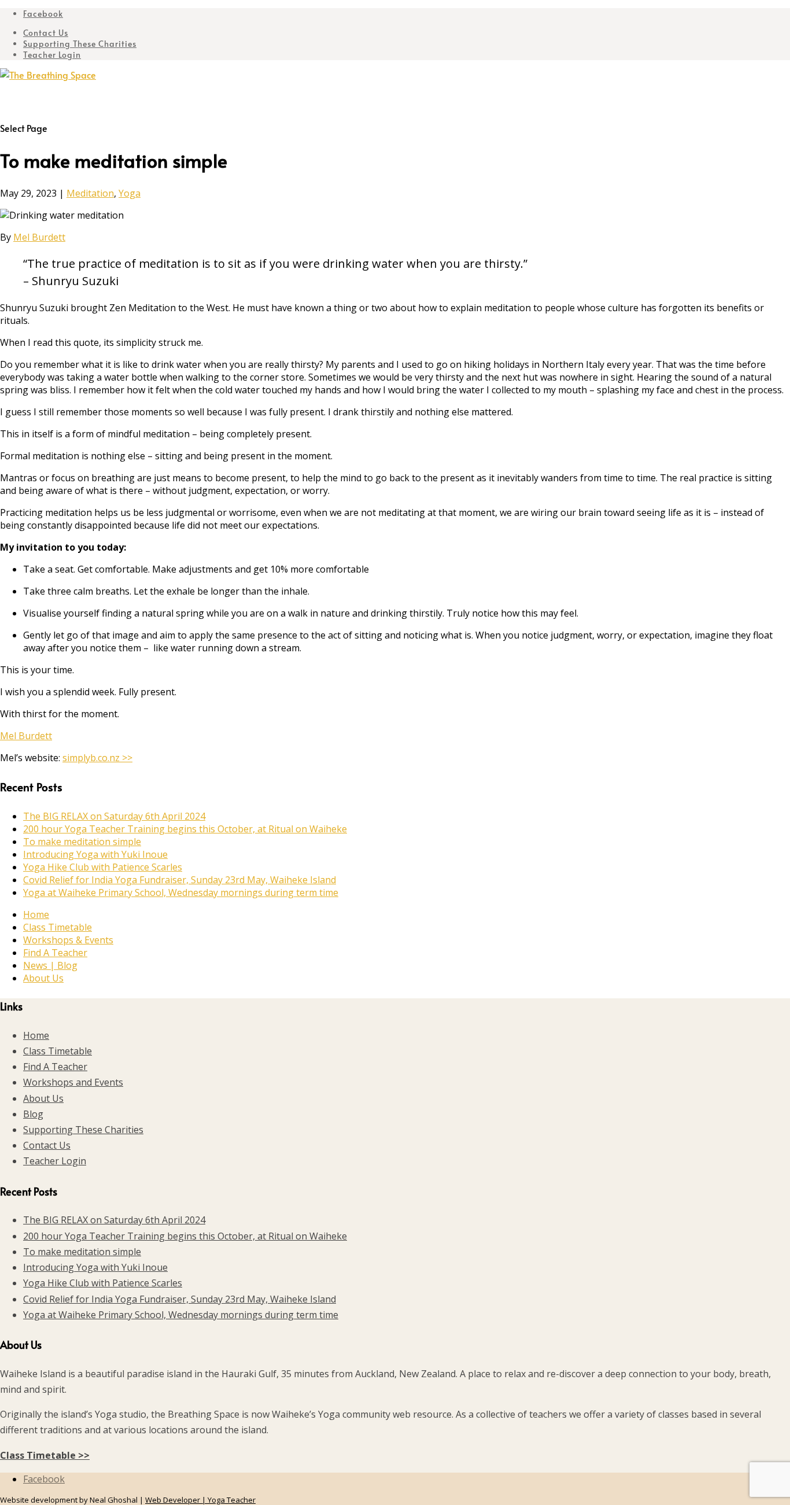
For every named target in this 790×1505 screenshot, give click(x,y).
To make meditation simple (82, 841)
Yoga (130, 193)
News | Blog (50, 965)
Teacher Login (52, 54)
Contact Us (45, 32)
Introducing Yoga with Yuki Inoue (95, 854)
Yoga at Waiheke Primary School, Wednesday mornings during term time (180, 892)
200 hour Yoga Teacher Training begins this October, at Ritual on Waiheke (185, 828)
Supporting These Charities (79, 43)
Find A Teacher (55, 952)
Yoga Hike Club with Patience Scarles (102, 867)
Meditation (90, 193)
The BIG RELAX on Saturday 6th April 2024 (114, 816)
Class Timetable (57, 927)
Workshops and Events (73, 1082)
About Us (43, 978)
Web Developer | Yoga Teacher (200, 1500)
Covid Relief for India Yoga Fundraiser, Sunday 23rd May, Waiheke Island (179, 879)
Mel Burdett (39, 237)
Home (36, 914)
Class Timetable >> (45, 1455)
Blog (33, 1114)
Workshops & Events (68, 940)
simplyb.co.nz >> (97, 757)
